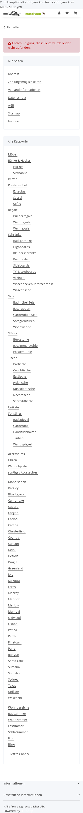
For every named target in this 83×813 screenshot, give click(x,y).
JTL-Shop (27, 811)
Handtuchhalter (24, 432)
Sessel (17, 197)
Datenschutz (17, 98)
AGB (11, 105)
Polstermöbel (17, 185)
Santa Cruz (16, 661)
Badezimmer (17, 714)
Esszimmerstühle (25, 346)
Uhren (12, 460)
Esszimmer (16, 726)
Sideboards (21, 265)
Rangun (13, 655)
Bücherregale (22, 216)
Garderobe (21, 426)
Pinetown (14, 642)
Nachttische (21, 395)
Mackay (13, 593)
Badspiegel (21, 420)
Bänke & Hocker (19, 160)
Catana (13, 525)
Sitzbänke (20, 173)
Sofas (17, 204)
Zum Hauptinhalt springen (19, 2)
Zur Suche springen (53, 2)
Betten (12, 179)
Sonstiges (15, 413)
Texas (12, 685)
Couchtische (22, 370)
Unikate (13, 407)
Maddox (14, 599)
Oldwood (14, 618)
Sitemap (14, 113)
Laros (12, 587)
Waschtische (22, 290)
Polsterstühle (22, 352)
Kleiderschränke (24, 253)
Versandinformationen (24, 90)
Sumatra (14, 673)
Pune (11, 648)
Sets (11, 296)
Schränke (14, 234)
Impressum (16, 121)
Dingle (12, 562)
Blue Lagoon (17, 494)
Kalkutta (14, 581)
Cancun (13, 544)
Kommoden (21, 259)
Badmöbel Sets (23, 302)
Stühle (12, 333)
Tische (12, 358)
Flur (11, 738)
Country (13, 537)
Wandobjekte (17, 466)
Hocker (18, 167)
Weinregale (21, 228)
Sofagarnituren (24, 321)
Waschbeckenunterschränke (33, 284)
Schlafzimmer (18, 732)
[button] (59, 13)
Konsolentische (24, 389)
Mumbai (14, 611)
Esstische (19, 376)
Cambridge (16, 500)
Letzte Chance (20, 754)
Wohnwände (22, 327)
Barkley (13, 488)
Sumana (14, 667)
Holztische (20, 383)
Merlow (13, 605)
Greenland (15, 568)
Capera (13, 507)
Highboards (21, 247)
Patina (12, 630)
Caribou (13, 519)
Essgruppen (21, 309)
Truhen (18, 438)
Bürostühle (21, 339)
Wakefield (15, 698)
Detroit (13, 556)
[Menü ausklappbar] (5, 11)
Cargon (13, 513)
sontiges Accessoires (22, 472)
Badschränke (22, 241)
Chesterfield (16, 531)
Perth (12, 636)
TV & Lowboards (24, 272)
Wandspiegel (22, 444)
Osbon (12, 624)
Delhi (12, 550)
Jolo (10, 574)
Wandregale (21, 222)
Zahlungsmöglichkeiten (24, 82)
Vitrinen (18, 278)
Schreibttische (23, 401)
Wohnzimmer (17, 720)
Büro (11, 744)
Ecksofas (19, 191)
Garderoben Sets (25, 315)
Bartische (20, 364)
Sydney (13, 679)
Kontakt (13, 74)
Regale (13, 210)
